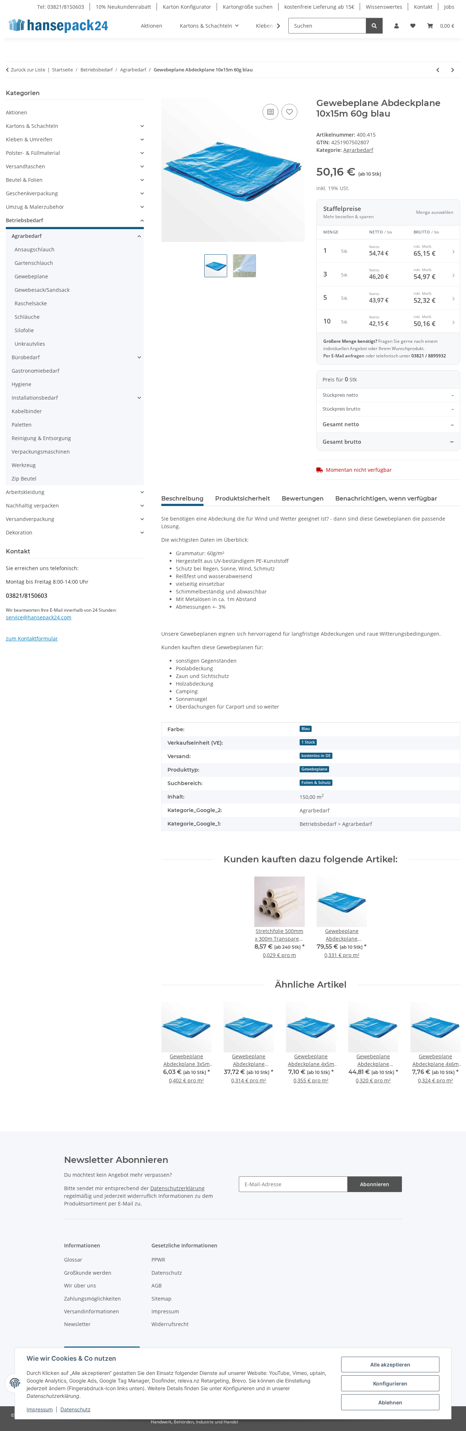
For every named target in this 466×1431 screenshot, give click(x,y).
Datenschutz (75, 1409)
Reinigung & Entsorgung (41, 438)
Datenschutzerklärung (177, 1188)
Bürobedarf (26, 357)
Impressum (40, 1409)
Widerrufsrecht (170, 1324)
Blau (305, 728)
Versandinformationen (91, 1311)
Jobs (449, 6)
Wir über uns (80, 1285)
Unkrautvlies (30, 343)
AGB (156, 1285)
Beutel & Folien (24, 179)
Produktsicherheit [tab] (242, 498)
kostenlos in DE (316, 755)
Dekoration (19, 532)
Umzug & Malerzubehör (35, 206)
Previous (173, 1052)
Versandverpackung (30, 518)
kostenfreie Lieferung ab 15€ (319, 6)
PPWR (158, 1259)
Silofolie (24, 330)
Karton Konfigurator (187, 6)
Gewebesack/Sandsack (42, 289)
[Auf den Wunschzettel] (289, 112)
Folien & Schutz (316, 782)
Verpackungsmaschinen (41, 451)
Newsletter (77, 1324)
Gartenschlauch (34, 262)
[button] (396, 25)
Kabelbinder (27, 411)
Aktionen (16, 112)
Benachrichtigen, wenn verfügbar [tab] (386, 498)
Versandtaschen (25, 166)
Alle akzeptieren (390, 1364)
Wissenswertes (384, 6)
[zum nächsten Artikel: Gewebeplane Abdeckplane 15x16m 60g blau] (452, 70)
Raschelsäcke (31, 303)
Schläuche (27, 316)
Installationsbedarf (35, 397)
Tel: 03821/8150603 (60, 6)
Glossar (73, 1259)
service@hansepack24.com (38, 617)
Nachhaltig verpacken (32, 505)
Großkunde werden (87, 1272)
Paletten (22, 424)
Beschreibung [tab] (182, 498)
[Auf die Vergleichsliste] (270, 112)
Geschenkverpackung (32, 193)
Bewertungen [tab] (303, 498)
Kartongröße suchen (248, 6)
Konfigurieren (390, 1383)
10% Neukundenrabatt (123, 6)
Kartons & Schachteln (32, 125)
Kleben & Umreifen (29, 139)
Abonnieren (374, 1184)
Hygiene (21, 384)
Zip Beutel (24, 478)
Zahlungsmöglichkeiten (92, 1298)
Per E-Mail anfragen (344, 356)
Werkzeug (24, 465)
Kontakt (423, 6)
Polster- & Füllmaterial (33, 152)
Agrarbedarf (358, 149)
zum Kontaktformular (32, 638)
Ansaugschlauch (35, 249)
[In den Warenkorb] (167, 94)
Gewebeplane (314, 769)
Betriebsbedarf (24, 220)
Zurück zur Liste (28, 69)
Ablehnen (390, 1402)
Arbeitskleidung (25, 492)
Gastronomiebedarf (35, 370)
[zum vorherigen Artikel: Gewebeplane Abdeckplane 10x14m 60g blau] (437, 70)
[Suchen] (374, 26)
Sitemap (161, 1298)
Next (448, 1052)
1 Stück (308, 742)
